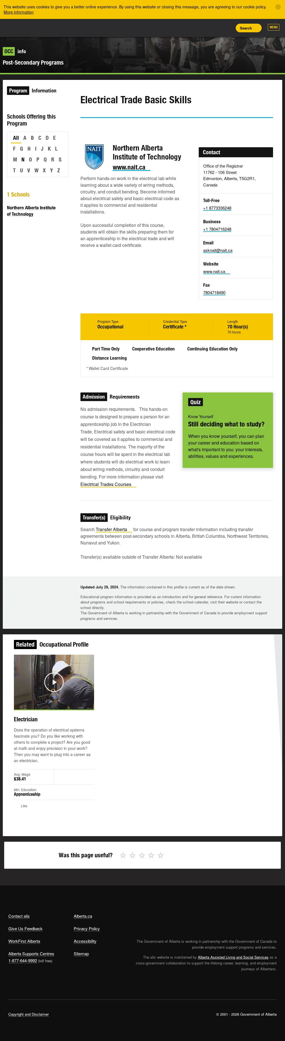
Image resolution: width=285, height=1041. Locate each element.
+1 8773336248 (217, 208)
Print (226, 28)
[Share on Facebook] (100, 128)
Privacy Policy (87, 928)
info (15, 51)
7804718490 (214, 292)
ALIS (45, 27)
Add (201, 28)
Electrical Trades (105, 484)
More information (19, 12)
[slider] (46, 704)
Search (246, 28)
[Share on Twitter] (84, 128)
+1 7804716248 (217, 229)
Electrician (26, 719)
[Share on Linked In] (116, 128)
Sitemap (81, 953)
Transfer (111, 529)
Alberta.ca (83, 916)
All (16, 138)
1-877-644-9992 (22, 960)
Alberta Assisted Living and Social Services (233, 957)
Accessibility (85, 941)
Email (132, 128)
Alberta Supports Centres (31, 953)
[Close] (278, 7)
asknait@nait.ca (217, 250)
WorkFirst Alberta (24, 941)
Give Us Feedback (25, 928)
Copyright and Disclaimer (28, 1014)
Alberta (19, 27)
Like (214, 27)
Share (189, 28)
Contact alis (19, 916)
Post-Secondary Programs (33, 62)
